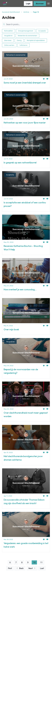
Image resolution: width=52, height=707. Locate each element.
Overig (19, 40)
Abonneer (40, 3)
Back (21, 568)
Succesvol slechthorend (11, 12)
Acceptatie (42, 31)
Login (28, 3)
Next (30, 568)
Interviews (7, 40)
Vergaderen (8, 36)
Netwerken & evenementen (27, 36)
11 (41, 562)
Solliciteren (23, 45)
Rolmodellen (8, 31)
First (10, 568)
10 (34, 562)
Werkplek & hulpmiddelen (36, 40)
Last (42, 568)
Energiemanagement (25, 31)
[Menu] (48, 3)
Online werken (9, 45)
